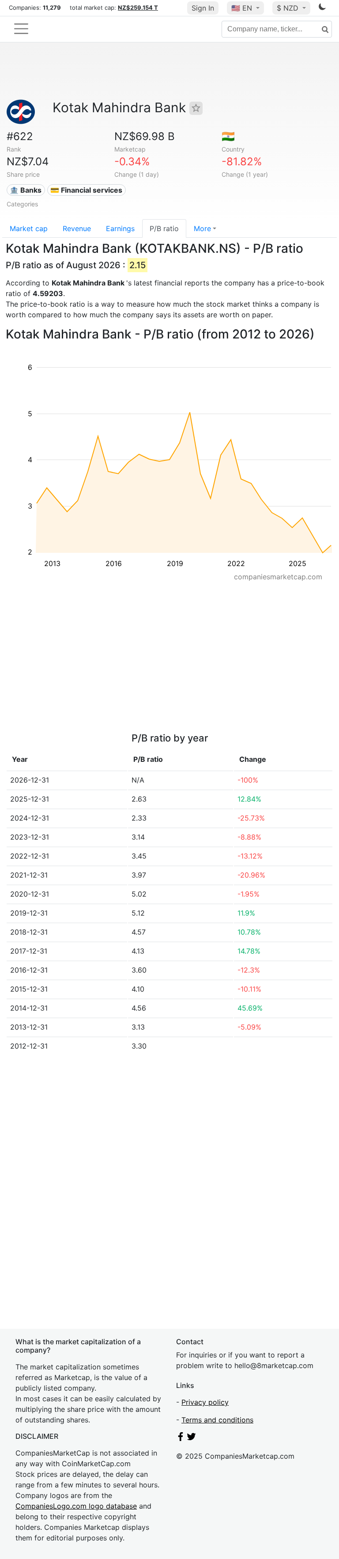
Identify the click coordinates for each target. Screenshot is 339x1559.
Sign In (203, 8)
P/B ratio (164, 228)
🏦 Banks (25, 190)
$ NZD (289, 8)
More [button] (202, 228)
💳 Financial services (86, 190)
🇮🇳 (228, 136)
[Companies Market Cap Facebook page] (180, 1438)
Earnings (120, 228)
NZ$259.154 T (138, 7)
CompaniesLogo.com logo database (76, 1506)
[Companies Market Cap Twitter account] (191, 1438)
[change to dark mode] (322, 8)
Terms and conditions (217, 1419)
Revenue (77, 228)
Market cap (29, 228)
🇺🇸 (241, 8)
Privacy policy (205, 1402)
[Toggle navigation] (21, 28)
